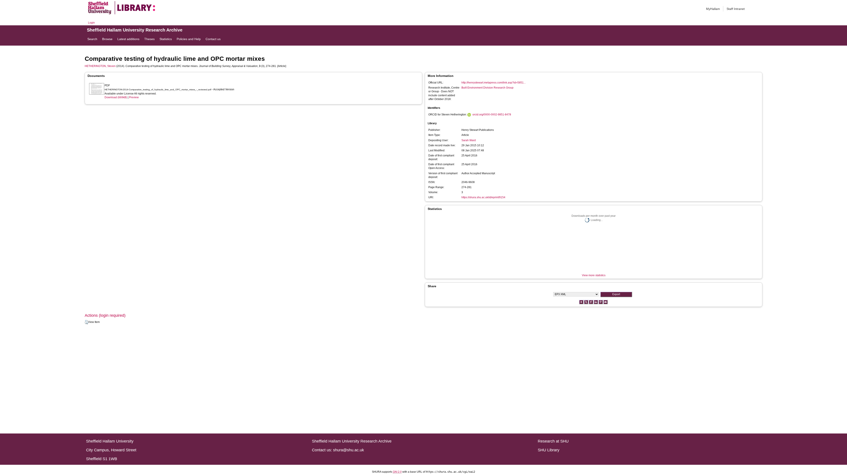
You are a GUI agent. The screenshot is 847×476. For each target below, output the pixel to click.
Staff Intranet (736, 9)
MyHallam (713, 9)
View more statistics (593, 275)
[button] (86, 322)
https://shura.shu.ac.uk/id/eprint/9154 (483, 197)
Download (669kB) (116, 97)
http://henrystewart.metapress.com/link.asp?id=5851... (493, 82)
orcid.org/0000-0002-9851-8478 (491, 114)
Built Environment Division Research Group (487, 87)
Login (91, 22)
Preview (134, 97)
